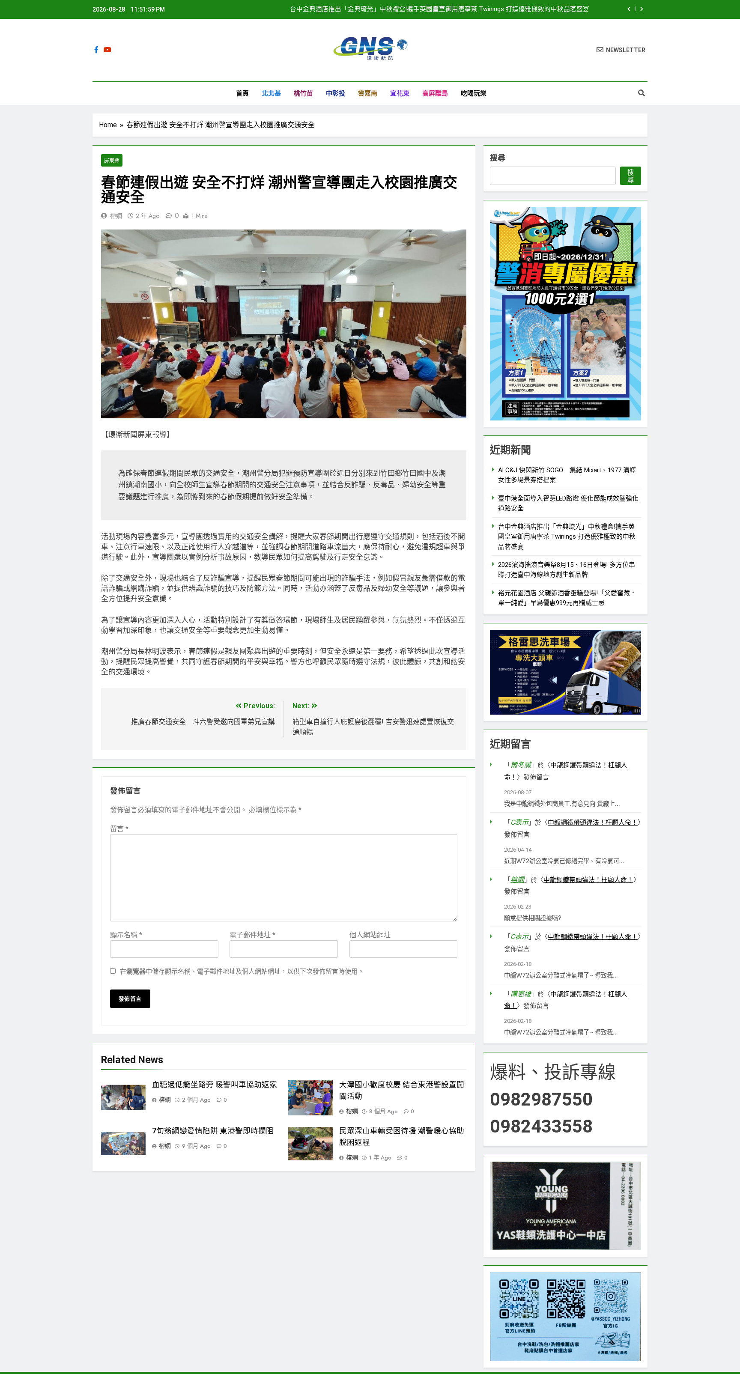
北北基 (271, 93)
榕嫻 (116, 216)
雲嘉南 (367, 93)
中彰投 (335, 93)
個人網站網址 (370, 935)
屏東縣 (111, 160)
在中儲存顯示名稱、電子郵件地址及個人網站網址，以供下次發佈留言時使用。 (242, 971)
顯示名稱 (126, 935)
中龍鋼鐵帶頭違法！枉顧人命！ (593, 822)
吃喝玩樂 (473, 93)
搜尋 (497, 157)
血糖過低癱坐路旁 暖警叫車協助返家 (214, 1084)
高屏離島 (435, 93)
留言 (119, 829)
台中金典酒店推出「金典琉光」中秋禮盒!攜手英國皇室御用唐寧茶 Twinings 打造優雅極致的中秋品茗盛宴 (439, 9)
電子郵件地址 (252, 935)
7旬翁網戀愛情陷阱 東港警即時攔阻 (213, 1131)
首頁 (242, 93)
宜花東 (399, 93)
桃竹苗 (303, 93)
